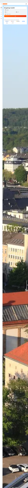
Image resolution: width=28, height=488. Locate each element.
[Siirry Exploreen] (1, 13)
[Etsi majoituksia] (1, 7)
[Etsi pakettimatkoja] (1, 11)
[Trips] (1, 16)
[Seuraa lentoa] (1, 14)
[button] (1, 4)
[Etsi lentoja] (1, 6)
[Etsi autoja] (1, 9)
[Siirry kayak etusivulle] (5, 3)
